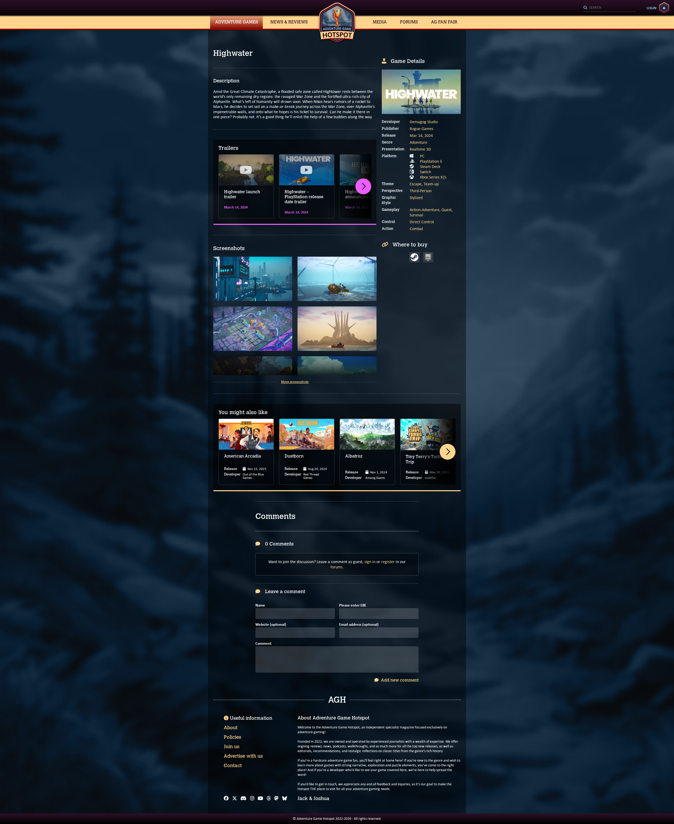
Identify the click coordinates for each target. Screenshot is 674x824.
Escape (416, 183)
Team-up (431, 183)
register (388, 561)
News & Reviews (289, 21)
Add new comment (399, 680)
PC (422, 155)
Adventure (418, 142)
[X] (234, 798)
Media (380, 21)
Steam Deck (430, 166)
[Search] (609, 8)
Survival (416, 214)
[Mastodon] (276, 798)
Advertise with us (243, 756)
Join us (231, 746)
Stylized (416, 197)
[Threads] (269, 798)
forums (336, 566)
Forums (409, 21)
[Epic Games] (428, 257)
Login (651, 8)
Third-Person (421, 190)
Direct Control (422, 221)
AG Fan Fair (444, 21)
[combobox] (609, 8)
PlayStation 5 (431, 161)
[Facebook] (226, 798)
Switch (425, 171)
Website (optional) (270, 625)
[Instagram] (252, 798)
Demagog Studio (424, 121)
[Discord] (243, 798)
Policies (232, 737)
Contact (233, 765)
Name (260, 605)
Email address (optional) (359, 625)
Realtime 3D (420, 149)
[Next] (363, 186)
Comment (263, 644)
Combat (416, 228)
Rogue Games (421, 128)
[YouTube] (260, 798)
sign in (369, 561)
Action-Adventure (424, 209)
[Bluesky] (284, 798)
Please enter (352, 605)
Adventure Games (236, 21)
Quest (447, 209)
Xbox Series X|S (433, 177)
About (230, 728)
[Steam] (414, 257)
